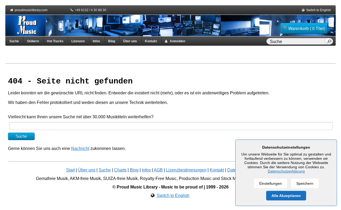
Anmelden (176, 41)
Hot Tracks (55, 41)
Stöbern (33, 41)
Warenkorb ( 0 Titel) (306, 28)
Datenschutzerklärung (286, 171)
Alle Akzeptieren (286, 196)
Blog (111, 41)
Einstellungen (270, 183)
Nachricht (80, 148)
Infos (96, 41)
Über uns (130, 41)
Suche (14, 41)
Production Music (195, 178)
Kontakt (151, 41)
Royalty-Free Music (158, 178)
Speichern (304, 183)
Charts (120, 170)
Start (70, 170)
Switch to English (318, 10)
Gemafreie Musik (52, 178)
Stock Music (232, 178)
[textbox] (296, 41)
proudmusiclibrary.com (31, 10)
